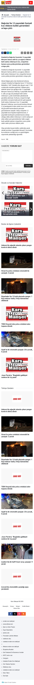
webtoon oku (7, 638)
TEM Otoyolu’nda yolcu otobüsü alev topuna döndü (18, 8)
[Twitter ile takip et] (15, 614)
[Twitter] (5, 53)
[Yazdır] (22, 53)
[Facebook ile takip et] (10, 614)
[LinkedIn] (8, 53)
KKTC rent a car (7, 655)
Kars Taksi (6, 673)
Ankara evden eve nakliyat (11, 646)
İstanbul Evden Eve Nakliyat (11, 661)
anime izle (6, 633)
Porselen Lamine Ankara (10, 636)
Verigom (5, 658)
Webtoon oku (7, 667)
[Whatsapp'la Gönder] (10, 53)
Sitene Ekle (17, 608)
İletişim (18, 606)
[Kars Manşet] (6, 2)
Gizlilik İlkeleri (26, 606)
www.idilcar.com (8, 624)
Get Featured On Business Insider (13, 652)
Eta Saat (5, 676)
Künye (12, 606)
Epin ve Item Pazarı (9, 627)
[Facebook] (2, 53)
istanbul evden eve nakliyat (11, 641)
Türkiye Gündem (16, 15)
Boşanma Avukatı (8, 649)
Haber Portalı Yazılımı (10, 682)
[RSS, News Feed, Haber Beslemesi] (23, 614)
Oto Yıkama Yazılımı (9, 664)
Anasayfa (6, 15)
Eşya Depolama (7, 630)
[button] (25, 53)
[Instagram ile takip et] (19, 614)
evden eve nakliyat (8, 621)
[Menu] (30, 2)
